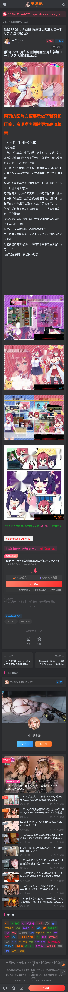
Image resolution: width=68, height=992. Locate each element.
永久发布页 (46, 962)
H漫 (31, 941)
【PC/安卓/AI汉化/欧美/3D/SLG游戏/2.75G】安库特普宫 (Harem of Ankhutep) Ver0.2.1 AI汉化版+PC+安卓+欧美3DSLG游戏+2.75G (42, 901)
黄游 (47, 923)
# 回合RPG (25, 621)
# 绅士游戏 (11, 621)
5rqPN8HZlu (19, 538)
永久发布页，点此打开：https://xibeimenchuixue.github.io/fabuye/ (36, 14)
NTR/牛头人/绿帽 (26, 936)
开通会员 (23, 962)
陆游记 (40, 980)
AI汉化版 (51, 946)
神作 (7, 950)
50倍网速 (44, 525)
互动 (60, 946)
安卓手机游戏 (18, 950)
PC (6, 923)
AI (33, 927)
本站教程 (34, 962)
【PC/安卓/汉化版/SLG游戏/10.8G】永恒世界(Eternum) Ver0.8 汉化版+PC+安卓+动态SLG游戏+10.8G (41, 838)
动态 (14, 936)
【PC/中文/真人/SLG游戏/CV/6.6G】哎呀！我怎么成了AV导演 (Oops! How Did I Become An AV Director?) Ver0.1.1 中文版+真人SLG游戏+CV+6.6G (41, 801)
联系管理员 (11, 962)
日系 (44, 936)
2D (38, 936)
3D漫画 (26, 927)
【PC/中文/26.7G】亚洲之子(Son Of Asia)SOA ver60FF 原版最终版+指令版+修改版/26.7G (41, 888)
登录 (26, 744)
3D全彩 (19, 946)
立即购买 (34, 584)
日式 (7, 941)
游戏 (18, 927)
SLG (39, 927)
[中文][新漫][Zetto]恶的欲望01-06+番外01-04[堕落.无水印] (41, 823)
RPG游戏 (40, 946)
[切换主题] (63, 972)
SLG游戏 (23, 941)
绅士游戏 (15, 923)
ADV (14, 941)
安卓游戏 (53, 936)
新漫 (7, 932)
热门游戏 (23, 932)
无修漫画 (9, 946)
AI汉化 (39, 923)
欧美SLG (40, 932)
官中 (7, 936)
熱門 (14, 932)
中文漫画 (9, 927)
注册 (45, 744)
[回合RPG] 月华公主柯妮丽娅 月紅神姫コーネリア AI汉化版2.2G (33, 31)
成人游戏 (29, 946)
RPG (49, 932)
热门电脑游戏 (54, 941)
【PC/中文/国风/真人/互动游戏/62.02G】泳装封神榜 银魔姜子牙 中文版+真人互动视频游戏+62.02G (41, 876)
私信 (61, 40)
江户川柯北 (17, 39)
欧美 (31, 932)
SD (55, 932)
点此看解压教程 (47, 548)
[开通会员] (63, 964)
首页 (6, 21)
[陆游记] (34, 4)
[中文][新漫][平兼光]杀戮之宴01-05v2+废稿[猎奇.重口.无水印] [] (41, 849)
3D (44, 927)
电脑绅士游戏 (16, 21)
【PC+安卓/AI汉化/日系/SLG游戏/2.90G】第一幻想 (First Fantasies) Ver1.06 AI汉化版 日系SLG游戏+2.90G (42, 812)
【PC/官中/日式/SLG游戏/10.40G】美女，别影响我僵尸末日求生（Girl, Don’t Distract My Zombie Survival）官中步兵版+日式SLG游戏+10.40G (42, 865)
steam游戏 (40, 941)
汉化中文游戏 (28, 923)
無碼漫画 (52, 927)
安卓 (54, 923)
